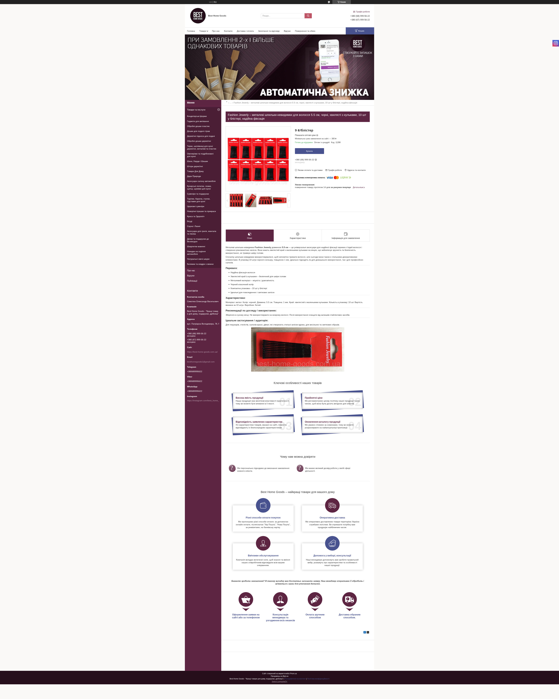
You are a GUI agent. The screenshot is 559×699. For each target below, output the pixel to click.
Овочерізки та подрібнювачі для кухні (200, 155)
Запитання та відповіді (269, 31)
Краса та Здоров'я (195, 216)
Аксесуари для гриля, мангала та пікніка (201, 232)
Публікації (192, 281)
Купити (309, 151)
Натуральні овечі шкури (198, 259)
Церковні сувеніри (195, 206)
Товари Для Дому (195, 171)
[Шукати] (308, 15)
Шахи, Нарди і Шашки (197, 161)
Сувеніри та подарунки (198, 194)
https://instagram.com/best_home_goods (206, 400)
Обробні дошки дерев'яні (199, 141)
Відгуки (287, 31)
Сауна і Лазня (193, 226)
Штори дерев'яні (195, 166)
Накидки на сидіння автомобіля (196, 252)
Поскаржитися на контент (295, 679)
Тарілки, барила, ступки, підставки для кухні (198, 200)
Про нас (216, 31)
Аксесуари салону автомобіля (201, 181)
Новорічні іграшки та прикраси (201, 211)
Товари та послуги (196, 109)
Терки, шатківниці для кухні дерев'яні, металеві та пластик (201, 147)
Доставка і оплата (245, 31)
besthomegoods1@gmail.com (201, 362)
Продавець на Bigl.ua (279, 676)
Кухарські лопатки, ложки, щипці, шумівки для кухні (199, 187)
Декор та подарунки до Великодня (198, 240)
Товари (202, 31)
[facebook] (364, 633)
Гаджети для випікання (198, 121)
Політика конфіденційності (318, 679)
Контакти (228, 31)
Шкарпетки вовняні (196, 246)
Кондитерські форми (197, 116)
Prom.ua (293, 674)
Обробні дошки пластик (198, 126)
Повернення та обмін (305, 31)
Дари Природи (194, 176)
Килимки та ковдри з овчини (200, 264)
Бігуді (189, 221)
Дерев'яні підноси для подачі (201, 136)
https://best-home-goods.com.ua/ (202, 352)
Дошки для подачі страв (198, 131)
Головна (191, 31)
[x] (368, 633)
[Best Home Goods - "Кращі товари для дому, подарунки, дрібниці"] (198, 15)
